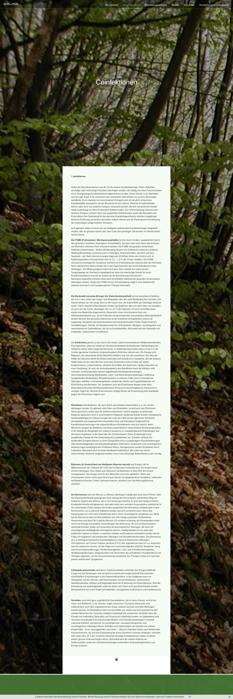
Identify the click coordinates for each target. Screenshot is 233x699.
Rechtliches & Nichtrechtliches (214, 5)
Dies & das (189, 5)
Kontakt (175, 5)
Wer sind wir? (111, 5)
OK (189, 697)
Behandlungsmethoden (156, 5)
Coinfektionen (116, 82)
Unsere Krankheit (131, 5)
